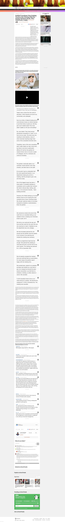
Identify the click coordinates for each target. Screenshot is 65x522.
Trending (18, 9)
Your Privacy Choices (36, 518)
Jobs (46, 518)
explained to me (25, 321)
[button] (37, 477)
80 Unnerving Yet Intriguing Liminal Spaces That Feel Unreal (46, 43)
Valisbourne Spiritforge (19, 445)
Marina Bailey (17, 453)
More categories (18, 503)
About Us (44, 518)
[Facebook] (15, 520)
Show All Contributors (27, 437)
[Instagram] (16, 520)
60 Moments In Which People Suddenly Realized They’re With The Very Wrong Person (46, 23)
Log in (49, 7)
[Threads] (21, 520)
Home (15, 9)
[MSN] (22, 520)
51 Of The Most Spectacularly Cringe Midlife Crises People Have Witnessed (45, 33)
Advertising (40, 518)
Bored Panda (17, 518)
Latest (20, 9)
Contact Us (49, 518)
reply (20, 452)
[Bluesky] (20, 520)
